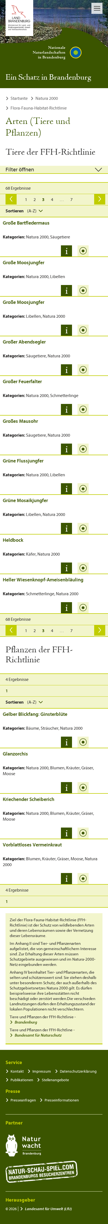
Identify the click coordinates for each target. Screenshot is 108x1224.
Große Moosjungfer (23, 263)
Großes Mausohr (20, 421)
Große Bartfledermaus (26, 223)
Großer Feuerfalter (22, 382)
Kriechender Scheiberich (28, 799)
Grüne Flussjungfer (23, 461)
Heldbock (13, 540)
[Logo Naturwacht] (23, 1145)
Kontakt (17, 1071)
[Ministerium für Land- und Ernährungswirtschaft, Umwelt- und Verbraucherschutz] (19, 18)
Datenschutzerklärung (78, 1071)
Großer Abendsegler (24, 342)
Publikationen (22, 1080)
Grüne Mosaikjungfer (25, 500)
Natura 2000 (46, 98)
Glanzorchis (15, 754)
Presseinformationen (62, 1100)
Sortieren (15, 210)
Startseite (19, 98)
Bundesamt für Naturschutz (38, 1035)
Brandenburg (26, 1022)
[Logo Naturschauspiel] (42, 1172)
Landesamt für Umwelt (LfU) (48, 1209)
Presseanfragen (23, 1100)
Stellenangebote (55, 1080)
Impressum (41, 1071)
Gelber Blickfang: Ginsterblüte (35, 714)
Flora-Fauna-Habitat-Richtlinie (39, 108)
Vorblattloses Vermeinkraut (32, 845)
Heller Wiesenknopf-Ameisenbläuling (43, 580)
